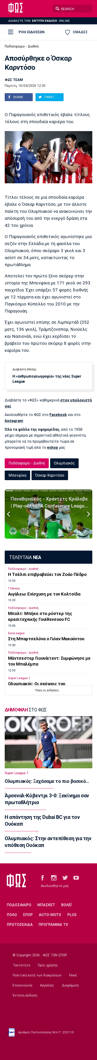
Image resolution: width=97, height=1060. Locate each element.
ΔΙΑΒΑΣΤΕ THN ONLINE (39, 20)
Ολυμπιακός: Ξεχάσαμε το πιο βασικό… (47, 781)
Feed (73, 975)
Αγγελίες (47, 985)
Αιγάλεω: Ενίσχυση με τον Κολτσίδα (44, 594)
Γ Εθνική (14, 588)
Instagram (14, 421)
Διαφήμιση (70, 985)
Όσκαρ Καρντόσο (49, 475)
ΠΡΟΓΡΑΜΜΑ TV (53, 924)
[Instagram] (54, 877)
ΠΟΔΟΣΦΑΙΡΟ (19, 905)
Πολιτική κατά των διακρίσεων (37, 975)
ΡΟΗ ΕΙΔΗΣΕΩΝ (31, 32)
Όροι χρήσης (48, 965)
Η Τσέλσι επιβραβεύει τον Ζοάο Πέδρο (47, 574)
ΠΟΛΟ (12, 915)
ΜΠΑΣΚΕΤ (46, 905)
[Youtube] (76, 877)
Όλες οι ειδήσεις (47, 690)
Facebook (58, 414)
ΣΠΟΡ (28, 915)
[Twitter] (65, 877)
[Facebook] (42, 877)
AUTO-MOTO (50, 915)
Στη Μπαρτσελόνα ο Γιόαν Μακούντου (46, 638)
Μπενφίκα (17, 475)
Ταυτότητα (21, 965)
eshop (52, 447)
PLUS (72, 915)
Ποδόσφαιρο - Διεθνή (22, 46)
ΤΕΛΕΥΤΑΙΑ (25, 557)
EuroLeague (16, 633)
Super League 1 (19, 678)
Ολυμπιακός (64, 463)
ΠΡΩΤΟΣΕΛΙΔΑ (20, 924)
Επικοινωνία (22, 985)
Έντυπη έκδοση (25, 995)
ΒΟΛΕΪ (66, 905)
